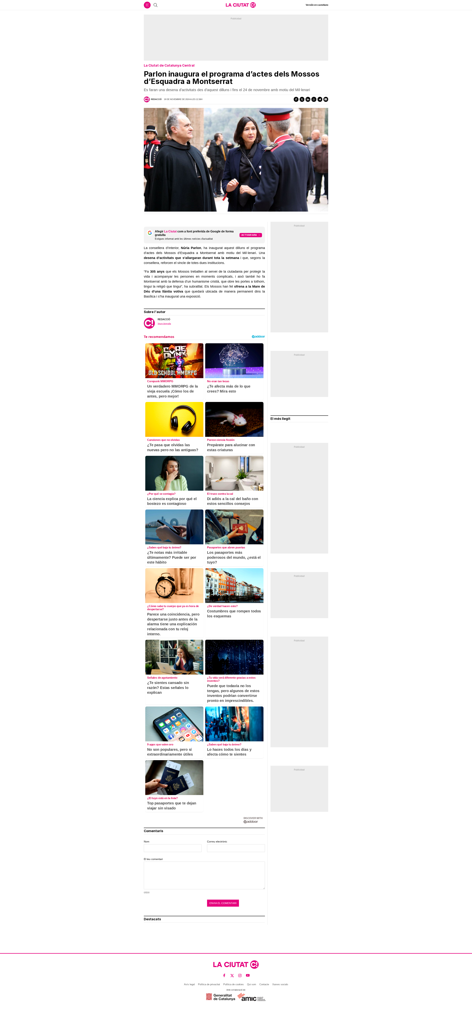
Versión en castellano (317, 5)
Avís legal (189, 984)
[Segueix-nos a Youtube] (247, 975)
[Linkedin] (308, 99)
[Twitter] (302, 99)
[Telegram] (319, 99)
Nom (146, 841)
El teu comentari (153, 859)
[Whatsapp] (313, 99)
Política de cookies (233, 984)
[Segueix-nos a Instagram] (240, 975)
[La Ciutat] (241, 5)
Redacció (156, 99)
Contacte (264, 984)
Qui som (251, 984)
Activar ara (249, 235)
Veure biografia (164, 323)
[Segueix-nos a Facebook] (224, 975)
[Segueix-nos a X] (232, 975)
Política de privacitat (209, 984)
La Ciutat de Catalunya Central (169, 65)
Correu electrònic (217, 841)
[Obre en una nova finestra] (220, 997)
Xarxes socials (280, 984)
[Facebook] (296, 99)
